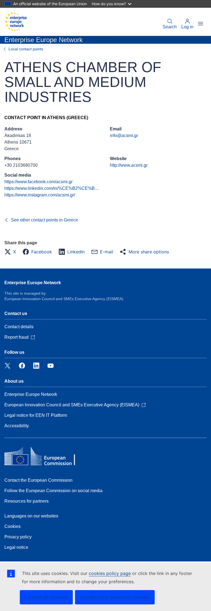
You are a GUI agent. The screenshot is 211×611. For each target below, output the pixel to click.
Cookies (12, 526)
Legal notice (16, 547)
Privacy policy (18, 537)
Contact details (19, 326)
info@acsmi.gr (124, 135)
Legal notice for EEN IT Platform (35, 415)
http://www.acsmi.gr (129, 165)
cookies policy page (110, 573)
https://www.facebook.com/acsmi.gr (38, 181)
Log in (187, 26)
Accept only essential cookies (114, 597)
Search (170, 26)
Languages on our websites (31, 516)
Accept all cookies (46, 597)
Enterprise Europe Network (32, 282)
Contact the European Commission (38, 480)
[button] (11, 251)
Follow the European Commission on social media (53, 490)
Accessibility (16, 425)
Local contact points (26, 49)
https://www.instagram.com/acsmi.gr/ (39, 195)
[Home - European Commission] (15, 21)
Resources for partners (26, 501)
